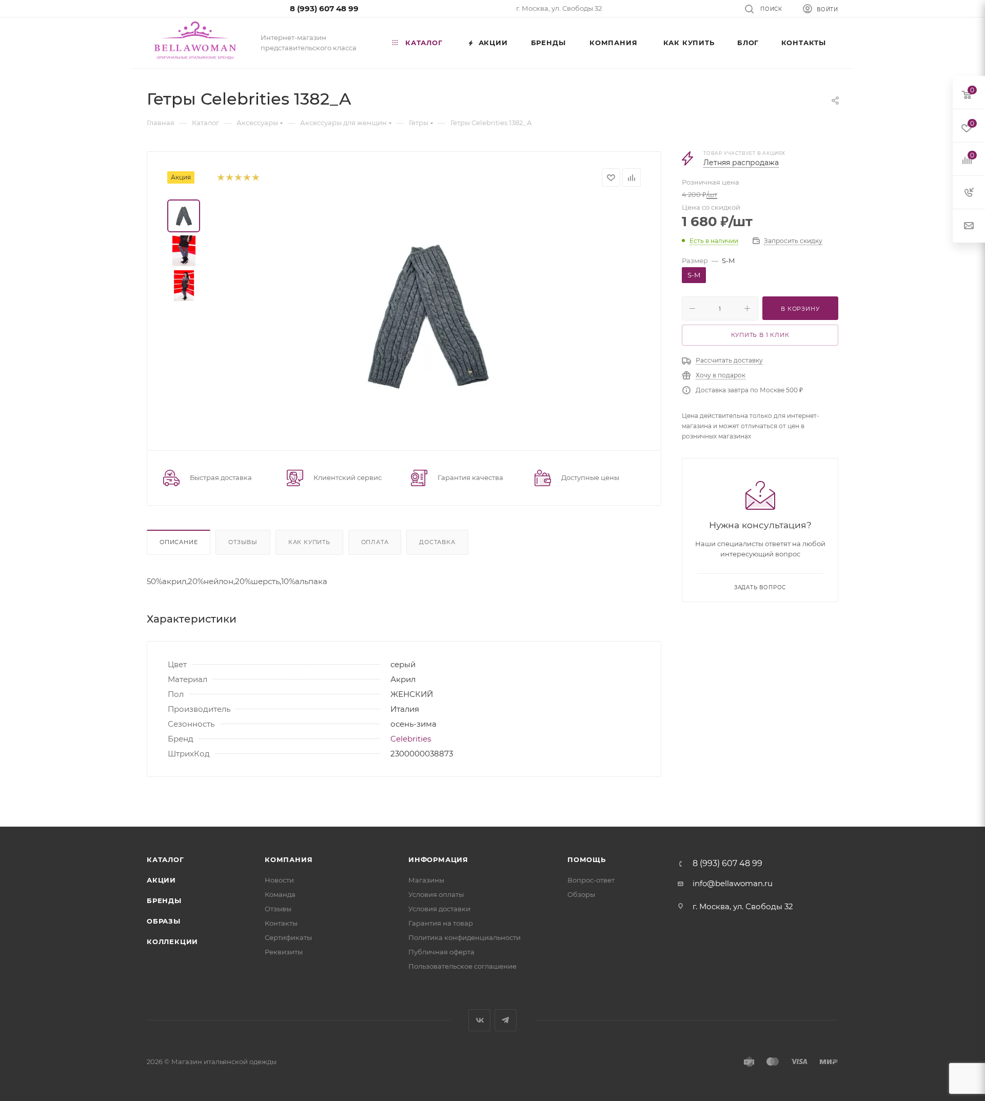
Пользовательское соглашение (462, 966)
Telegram (506, 1020)
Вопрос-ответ (591, 880)
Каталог (165, 859)
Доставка (437, 542)
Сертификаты (288, 937)
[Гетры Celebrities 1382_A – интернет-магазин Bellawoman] (426, 314)
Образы (164, 921)
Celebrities (410, 739)
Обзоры (581, 894)
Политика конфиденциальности (464, 937)
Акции (161, 880)
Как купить (309, 542)
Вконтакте (479, 1020)
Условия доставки (439, 909)
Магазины (426, 880)
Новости (279, 880)
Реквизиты (284, 952)
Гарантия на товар (440, 923)
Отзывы (243, 542)
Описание (179, 542)
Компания (288, 859)
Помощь (586, 859)
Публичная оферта (441, 952)
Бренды (164, 900)
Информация (438, 859)
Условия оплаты (436, 894)
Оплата (375, 542)
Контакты (281, 923)
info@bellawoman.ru (733, 883)
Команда (280, 894)
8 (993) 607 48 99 (324, 8)
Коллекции (172, 941)
